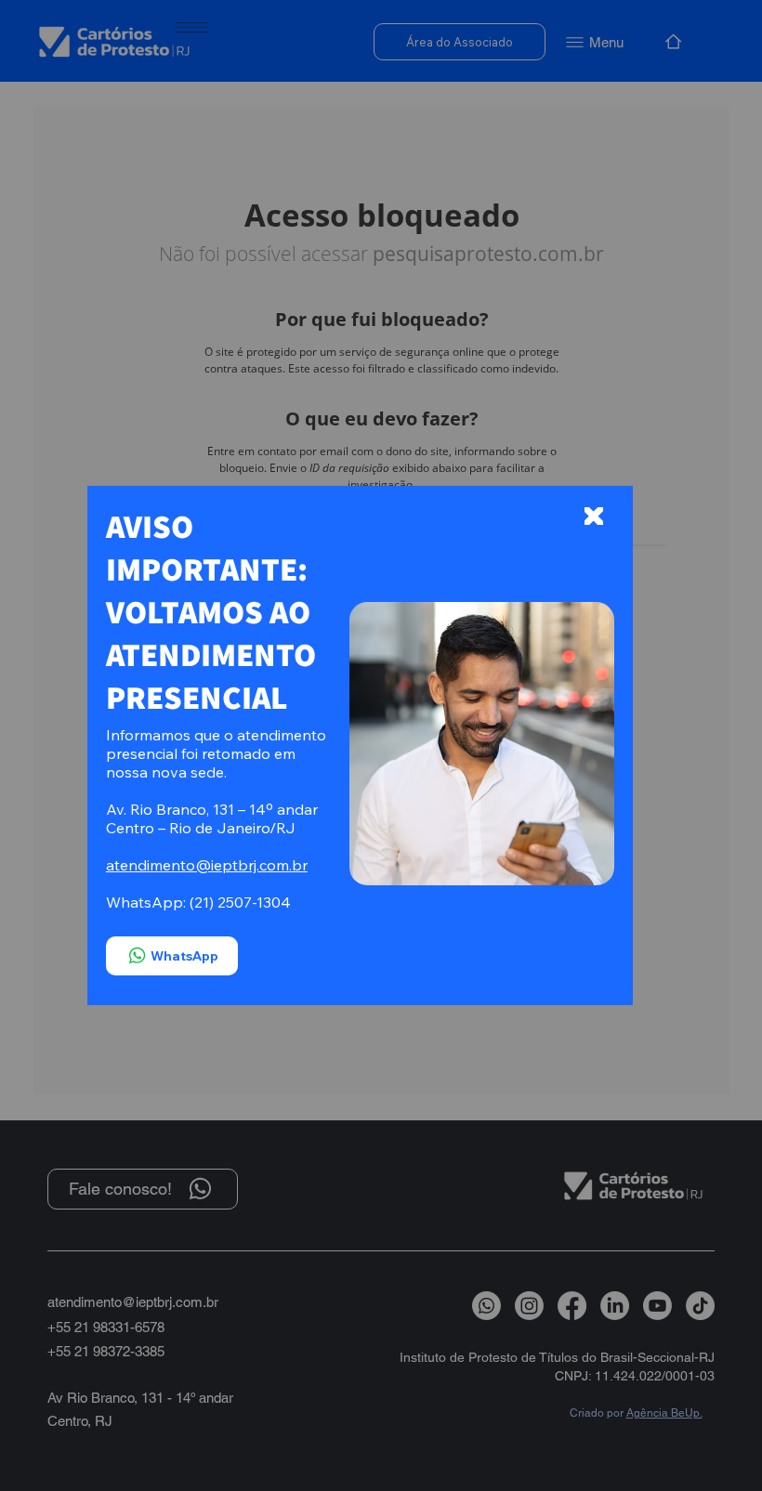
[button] (593, 517)
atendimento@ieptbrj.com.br (207, 865)
